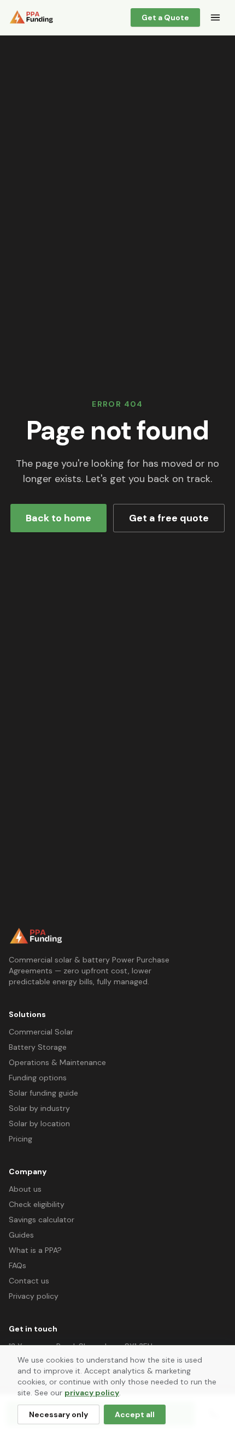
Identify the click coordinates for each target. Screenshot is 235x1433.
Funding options (38, 1078)
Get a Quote (165, 17)
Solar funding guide (43, 1093)
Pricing (20, 1139)
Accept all (135, 1414)
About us (25, 1189)
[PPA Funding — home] (31, 17)
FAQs (17, 1265)
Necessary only (58, 1414)
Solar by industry (39, 1108)
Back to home (58, 518)
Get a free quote (169, 518)
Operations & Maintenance (57, 1062)
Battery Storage (38, 1047)
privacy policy (91, 1393)
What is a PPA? (35, 1250)
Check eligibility (36, 1204)
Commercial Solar (41, 1032)
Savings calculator (41, 1219)
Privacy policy (33, 1296)
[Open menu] (215, 17)
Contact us (29, 1281)
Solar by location (39, 1123)
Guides (21, 1235)
